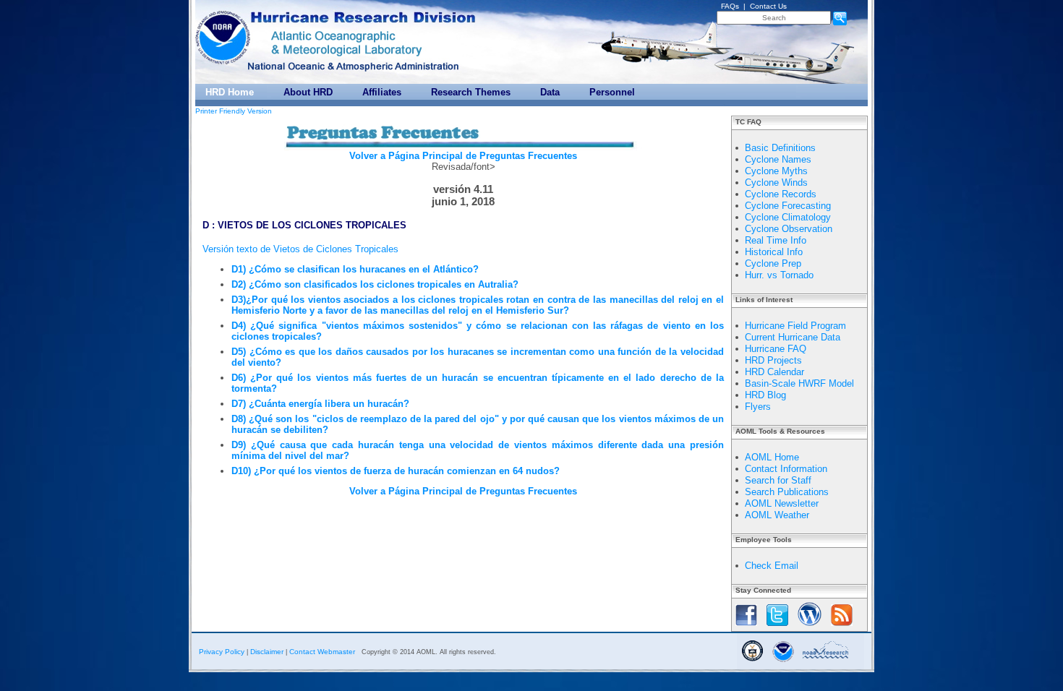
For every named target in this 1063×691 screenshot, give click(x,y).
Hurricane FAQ (775, 348)
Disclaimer (266, 652)
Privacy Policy (221, 652)
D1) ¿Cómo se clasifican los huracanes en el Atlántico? (355, 269)
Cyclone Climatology (788, 217)
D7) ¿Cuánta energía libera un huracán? (320, 403)
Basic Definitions (780, 147)
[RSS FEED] (841, 627)
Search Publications (787, 491)
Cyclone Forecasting (788, 205)
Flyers (758, 406)
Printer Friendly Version (233, 111)
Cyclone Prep (773, 263)
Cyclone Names (778, 159)
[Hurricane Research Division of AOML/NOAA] (365, 13)
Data (550, 92)
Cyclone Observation (788, 228)
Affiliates (381, 92)
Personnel (612, 92)
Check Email (771, 565)
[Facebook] (746, 627)
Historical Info (774, 251)
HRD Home (229, 92)
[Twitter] (777, 627)
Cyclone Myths (776, 171)
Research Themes (471, 92)
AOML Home (772, 457)
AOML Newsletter (782, 503)
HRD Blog (765, 395)
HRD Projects (773, 360)
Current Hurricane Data (792, 337)
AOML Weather (777, 515)
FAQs (730, 6)
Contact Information (786, 468)
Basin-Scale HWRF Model (799, 383)
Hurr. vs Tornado (779, 275)
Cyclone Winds (776, 182)
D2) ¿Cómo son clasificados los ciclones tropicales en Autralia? (374, 284)
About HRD (308, 92)
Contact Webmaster (322, 652)
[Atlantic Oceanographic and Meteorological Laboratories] (338, 42)
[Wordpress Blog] (809, 627)
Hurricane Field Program (795, 325)
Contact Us (768, 6)
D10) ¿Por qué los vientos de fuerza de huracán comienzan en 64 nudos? (395, 470)
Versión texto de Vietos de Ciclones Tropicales (300, 249)
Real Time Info (775, 240)
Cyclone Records (780, 194)
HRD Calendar (774, 371)
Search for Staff (778, 480)
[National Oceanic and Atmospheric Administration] (224, 34)
